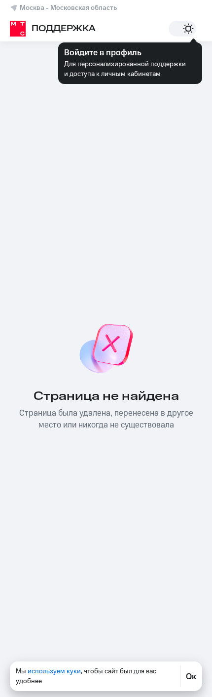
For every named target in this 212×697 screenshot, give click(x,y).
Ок (191, 676)
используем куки (54, 671)
